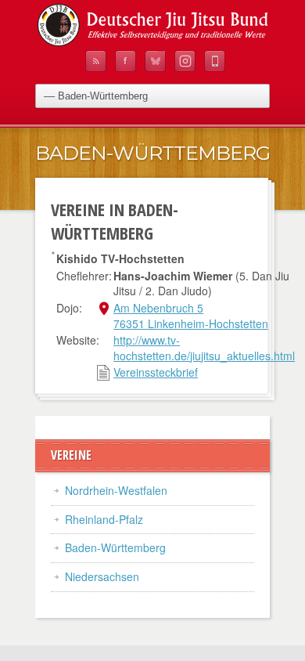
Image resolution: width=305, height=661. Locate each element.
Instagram (185, 61)
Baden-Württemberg (115, 547)
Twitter (155, 61)
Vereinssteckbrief (155, 372)
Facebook (125, 61)
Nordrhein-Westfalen (116, 490)
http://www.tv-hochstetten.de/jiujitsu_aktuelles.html (204, 347)
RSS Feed (95, 61)
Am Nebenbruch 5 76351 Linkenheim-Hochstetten (190, 315)
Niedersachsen (102, 576)
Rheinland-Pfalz (104, 519)
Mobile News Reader (214, 61)
